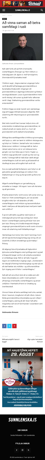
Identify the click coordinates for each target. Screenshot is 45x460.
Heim (3, 15)
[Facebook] (4, 326)
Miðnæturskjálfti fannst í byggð (11, 340)
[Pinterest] (14, 326)
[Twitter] (9, 326)
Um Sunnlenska (29, 435)
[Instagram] (22, 450)
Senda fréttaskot (16, 435)
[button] (3, 10)
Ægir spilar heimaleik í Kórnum (35, 340)
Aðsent (10, 15)
